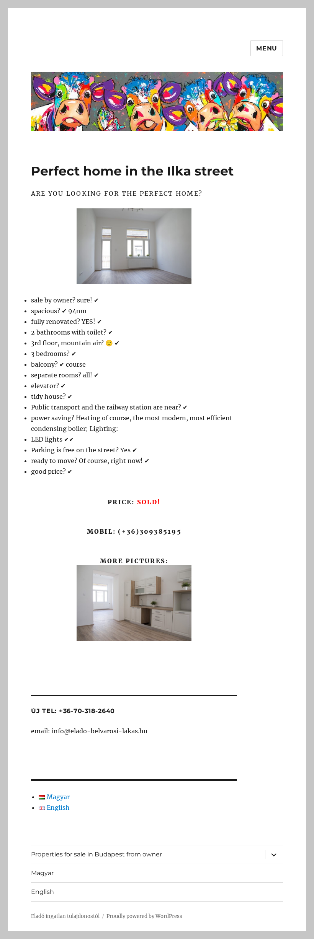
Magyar (42, 873)
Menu (266, 48)
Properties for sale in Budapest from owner (96, 854)
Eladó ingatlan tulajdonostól (65, 916)
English (42, 891)
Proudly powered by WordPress (144, 916)
